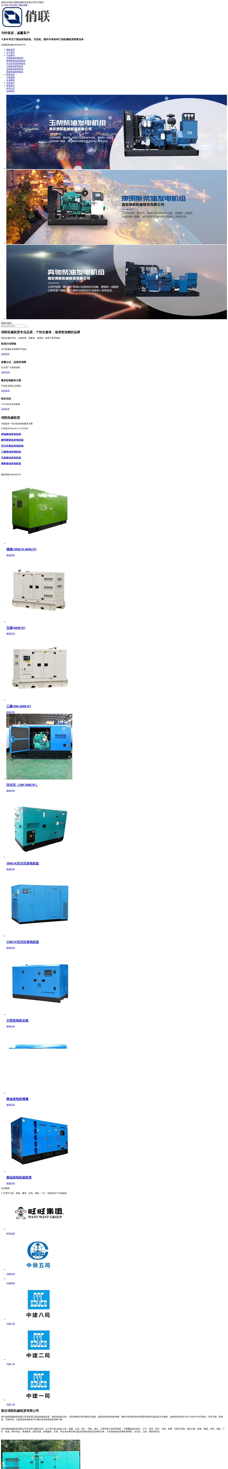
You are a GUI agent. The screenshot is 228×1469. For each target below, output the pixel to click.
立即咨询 (5, 354)
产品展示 (10, 55)
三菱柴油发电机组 (14, 66)
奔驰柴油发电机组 (14, 58)
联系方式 (10, 88)
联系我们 (14, 5)
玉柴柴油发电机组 (14, 69)
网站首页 (10, 50)
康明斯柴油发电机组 (15, 61)
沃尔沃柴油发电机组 (15, 63)
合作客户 (10, 83)
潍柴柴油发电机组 (14, 72)
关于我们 (5, 5)
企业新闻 (10, 80)
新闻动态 (10, 74)
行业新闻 (10, 77)
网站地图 (23, 5)
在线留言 (10, 91)
